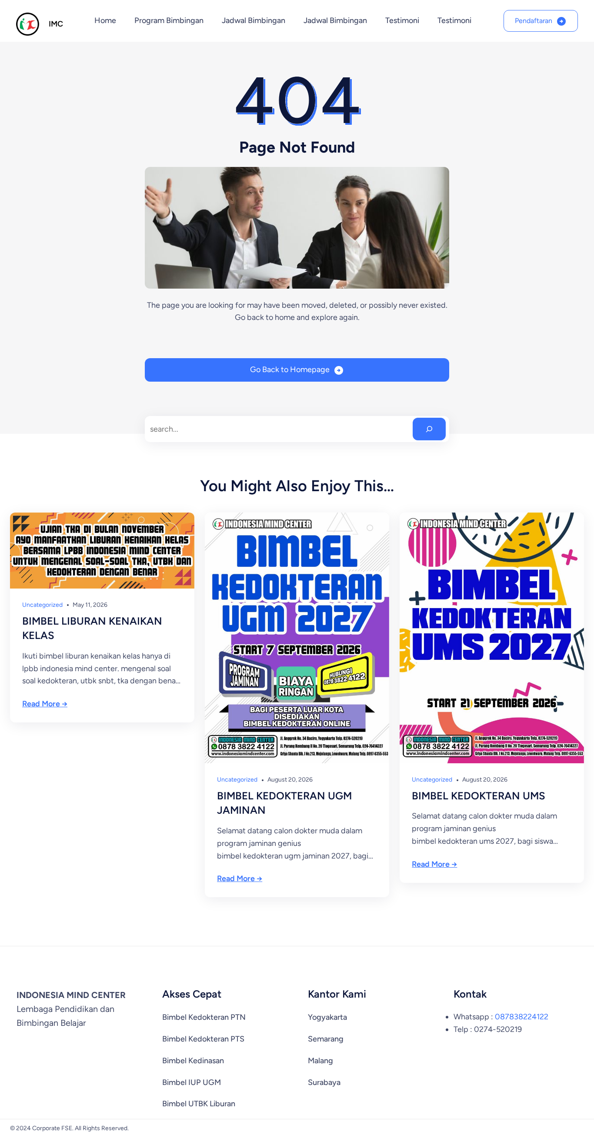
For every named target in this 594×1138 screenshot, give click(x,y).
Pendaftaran (533, 21)
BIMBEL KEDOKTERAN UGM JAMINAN (284, 803)
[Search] (429, 429)
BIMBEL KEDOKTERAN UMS (478, 795)
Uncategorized (42, 605)
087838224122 (521, 1017)
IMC (56, 24)
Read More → (44, 704)
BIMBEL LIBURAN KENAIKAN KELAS (92, 628)
